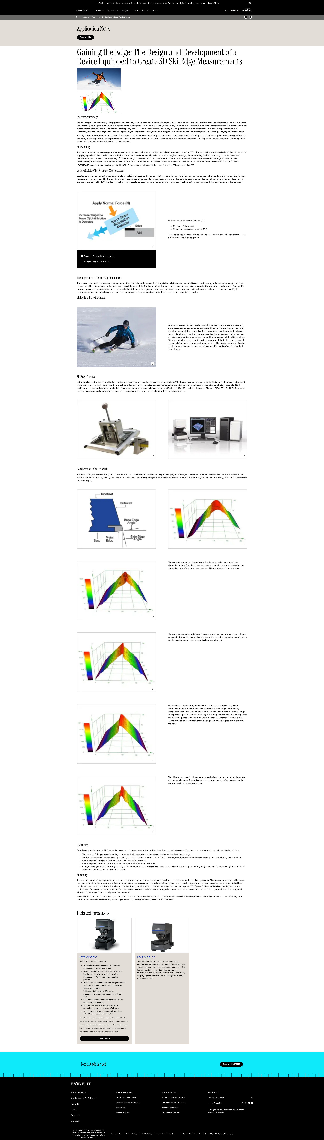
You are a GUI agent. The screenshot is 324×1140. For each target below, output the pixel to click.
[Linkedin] (249, 1103)
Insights (125, 10)
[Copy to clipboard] (245, 17)
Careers (75, 1121)
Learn (135, 10)
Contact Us (85, 37)
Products (100, 10)
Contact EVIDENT (231, 1064)
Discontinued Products (171, 1112)
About (155, 10)
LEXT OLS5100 (146, 957)
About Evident (78, 1092)
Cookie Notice (146, 1134)
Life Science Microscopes (126, 1097)
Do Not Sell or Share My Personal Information (216, 1134)
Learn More (104, 1038)
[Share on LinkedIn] (250, 17)
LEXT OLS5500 (88, 957)
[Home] (76, 17)
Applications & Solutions (84, 1098)
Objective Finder (122, 1112)
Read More (213, 3)
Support (145, 10)
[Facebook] (245, 1103)
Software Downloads (170, 1107)
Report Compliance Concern (167, 1134)
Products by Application (91, 17)
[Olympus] (247, 11)
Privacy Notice (131, 1134)
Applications (113, 10)
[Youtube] (252, 1103)
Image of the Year (169, 1092)
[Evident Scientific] (83, 10)
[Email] (252, 1098)
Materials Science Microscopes (128, 1102)
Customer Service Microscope (174, 1102)
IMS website (219, 1112)
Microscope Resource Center (173, 1097)
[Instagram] (242, 1103)
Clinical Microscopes (124, 1092)
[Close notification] (250, 3)
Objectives (120, 1107)
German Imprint (189, 1134)
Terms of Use (116, 1134)
